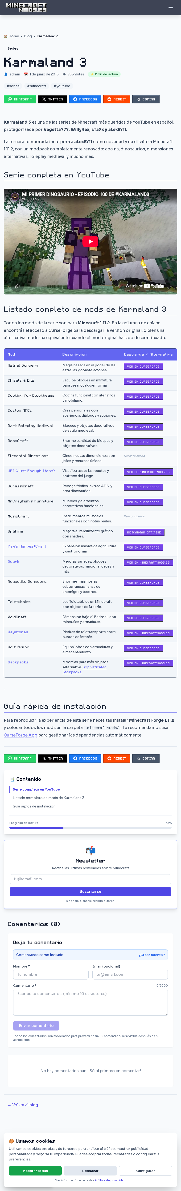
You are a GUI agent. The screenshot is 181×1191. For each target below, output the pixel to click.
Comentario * (25, 985)
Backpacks (18, 662)
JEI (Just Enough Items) (31, 471)
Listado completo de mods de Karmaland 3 (48, 798)
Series (13, 48)
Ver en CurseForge (143, 366)
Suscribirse (91, 891)
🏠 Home (11, 36)
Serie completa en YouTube (36, 789)
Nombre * (21, 966)
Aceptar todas (35, 1171)
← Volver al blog (23, 1104)
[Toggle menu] (170, 7)
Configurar (145, 1171)
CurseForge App (20, 735)
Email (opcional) (106, 966)
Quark (13, 561)
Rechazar (90, 1171)
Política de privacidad (110, 1180)
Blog (28, 36)
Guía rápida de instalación (34, 806)
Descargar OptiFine (144, 532)
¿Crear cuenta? (152, 955)
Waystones (18, 632)
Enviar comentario (36, 1025)
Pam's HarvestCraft (27, 546)
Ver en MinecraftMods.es (148, 472)
